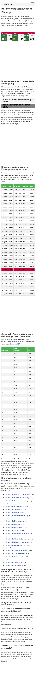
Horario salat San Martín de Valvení (17, 533)
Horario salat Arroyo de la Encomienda (18, 545)
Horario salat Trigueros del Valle (16, 550)
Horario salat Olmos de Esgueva (16, 539)
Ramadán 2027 (15, 344)
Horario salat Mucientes (13, 521)
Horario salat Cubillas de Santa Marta (18, 557)
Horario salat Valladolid (13, 509)
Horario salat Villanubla (13, 562)
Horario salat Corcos (12, 524)
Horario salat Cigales (12, 512)
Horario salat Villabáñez (13, 565)
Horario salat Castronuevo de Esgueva (18, 501)
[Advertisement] (18, 62)
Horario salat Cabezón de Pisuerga (17, 494)
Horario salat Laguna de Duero (16, 542)
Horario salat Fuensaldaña (14, 506)
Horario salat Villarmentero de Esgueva (18, 515)
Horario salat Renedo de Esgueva (17, 497)
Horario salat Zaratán (12, 530)
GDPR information (7, 670)
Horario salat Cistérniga (13, 527)
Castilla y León (7, 4)
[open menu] (32, 3)
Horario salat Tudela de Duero (15, 554)
